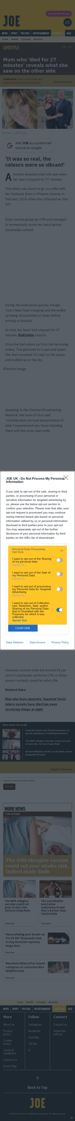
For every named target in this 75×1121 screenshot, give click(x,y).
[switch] (59, 560)
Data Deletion (14, 642)
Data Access (37, 642)
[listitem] (37, 550)
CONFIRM (22, 628)
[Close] (67, 479)
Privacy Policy (60, 642)
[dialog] (37, 560)
